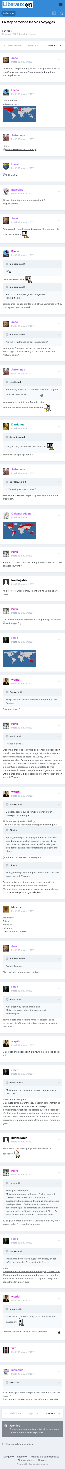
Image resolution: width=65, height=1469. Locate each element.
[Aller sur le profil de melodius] (6, 191)
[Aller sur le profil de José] (6, 60)
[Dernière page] (60, 45)
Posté (22, 61)
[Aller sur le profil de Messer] (6, 909)
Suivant (52, 45)
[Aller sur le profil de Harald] (6, 166)
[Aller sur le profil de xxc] (6, 1350)
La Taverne (30, 34)
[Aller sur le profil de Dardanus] (6, 426)
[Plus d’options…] (59, 60)
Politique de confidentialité (44, 1456)
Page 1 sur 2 (34, 45)
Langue (8, 1456)
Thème (21, 1456)
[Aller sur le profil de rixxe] (6, 640)
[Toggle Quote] (7, 264)
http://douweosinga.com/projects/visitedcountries (29, 72)
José (9, 30)
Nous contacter (26, 1460)
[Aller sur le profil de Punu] (6, 554)
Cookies (42, 1460)
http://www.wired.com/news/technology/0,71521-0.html (31, 1271)
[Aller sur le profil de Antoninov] (6, 137)
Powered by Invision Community (32, 1464)
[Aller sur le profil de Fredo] (6, 92)
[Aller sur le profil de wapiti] (6, 681)
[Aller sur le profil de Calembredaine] (6, 515)
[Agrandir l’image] (10, 174)
